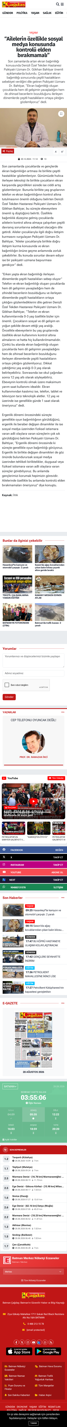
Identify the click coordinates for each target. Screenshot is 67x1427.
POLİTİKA (22, 13)
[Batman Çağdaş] (13, 4)
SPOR (56, 1410)
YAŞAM (35, 13)
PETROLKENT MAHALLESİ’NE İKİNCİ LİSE (40, 974)
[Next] (39, 1342)
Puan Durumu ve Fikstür (15, 1387)
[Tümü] (62, 897)
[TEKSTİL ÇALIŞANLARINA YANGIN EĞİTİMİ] (17, 584)
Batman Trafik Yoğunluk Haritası (44, 1377)
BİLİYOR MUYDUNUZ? (39, 1410)
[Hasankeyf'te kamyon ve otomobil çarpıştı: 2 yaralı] (17, 553)
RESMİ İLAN (54, 1406)
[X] (22, 1342)
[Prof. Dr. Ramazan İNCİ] (33, 741)
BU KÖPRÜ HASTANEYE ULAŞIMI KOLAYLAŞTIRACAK (42, 943)
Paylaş (9, 151)
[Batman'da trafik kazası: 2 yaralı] (50, 611)
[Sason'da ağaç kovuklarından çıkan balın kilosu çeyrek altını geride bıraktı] (50, 553)
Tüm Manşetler (46, 1385)
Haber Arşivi (45, 1395)
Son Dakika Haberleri (19, 1395)
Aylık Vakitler (11, 1139)
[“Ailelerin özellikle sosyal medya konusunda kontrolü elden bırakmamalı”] (33, 127)
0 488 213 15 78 (36, 1323)
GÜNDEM (7, 13)
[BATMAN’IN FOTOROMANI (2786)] (17, 611)
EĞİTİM (59, 13)
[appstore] (19, 1352)
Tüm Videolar (58, 778)
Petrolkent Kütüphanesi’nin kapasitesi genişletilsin (44, 989)
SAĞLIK (47, 13)
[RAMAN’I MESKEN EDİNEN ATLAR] (50, 584)
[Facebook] (16, 1342)
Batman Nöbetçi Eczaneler (15, 1368)
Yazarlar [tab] (9, 712)
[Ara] (57, 4)
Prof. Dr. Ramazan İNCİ (34, 757)
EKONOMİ (22, 1406)
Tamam (33, 1423)
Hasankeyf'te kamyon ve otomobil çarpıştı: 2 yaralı (15, 566)
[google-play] (48, 1352)
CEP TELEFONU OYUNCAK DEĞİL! (33, 720)
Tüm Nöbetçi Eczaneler (35, 1280)
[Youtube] (33, 1342)
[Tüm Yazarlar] (62, 712)
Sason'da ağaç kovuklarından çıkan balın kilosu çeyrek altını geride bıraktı (49, 567)
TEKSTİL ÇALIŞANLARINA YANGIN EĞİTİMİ (15, 596)
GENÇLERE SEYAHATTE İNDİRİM (42, 958)
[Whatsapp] (45, 1342)
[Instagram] (27, 1342)
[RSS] (50, 1342)
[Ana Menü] (62, 4)
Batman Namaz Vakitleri (15, 1377)
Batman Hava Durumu (50, 1366)
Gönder (9, 696)
